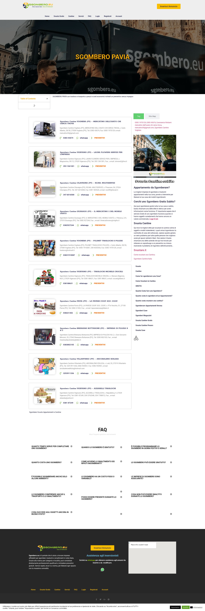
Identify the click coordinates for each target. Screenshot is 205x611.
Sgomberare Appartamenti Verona (149, 306)
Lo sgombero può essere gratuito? (148, 462)
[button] (47, 99)
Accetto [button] (185, 607)
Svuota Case (140, 330)
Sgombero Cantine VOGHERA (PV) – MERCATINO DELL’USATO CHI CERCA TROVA (90, 122)
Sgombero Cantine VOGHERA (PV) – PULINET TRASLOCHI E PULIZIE (91, 241)
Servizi (81, 16)
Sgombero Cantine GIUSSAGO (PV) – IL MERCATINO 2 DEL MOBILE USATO (91, 212)
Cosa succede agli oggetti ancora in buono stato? (50, 513)
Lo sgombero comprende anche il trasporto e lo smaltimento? (48, 495)
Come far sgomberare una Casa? (148, 276)
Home (47, 16)
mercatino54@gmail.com (144, 128)
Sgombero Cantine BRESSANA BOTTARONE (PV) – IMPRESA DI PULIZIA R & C (94, 329)
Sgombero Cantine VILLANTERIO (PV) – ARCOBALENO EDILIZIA (89, 359)
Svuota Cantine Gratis (144, 320)
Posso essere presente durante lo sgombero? (98, 498)
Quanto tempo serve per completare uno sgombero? (50, 447)
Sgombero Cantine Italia (143, 259)
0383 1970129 (140, 122)
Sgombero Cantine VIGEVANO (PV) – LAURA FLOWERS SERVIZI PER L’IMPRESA (91, 153)
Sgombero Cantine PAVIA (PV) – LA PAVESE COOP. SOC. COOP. (89, 301)
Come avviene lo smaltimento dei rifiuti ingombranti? (98, 462)
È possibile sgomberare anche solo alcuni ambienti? (49, 477)
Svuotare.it (140, 250)
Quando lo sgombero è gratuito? (97, 447)
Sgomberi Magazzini (143, 315)
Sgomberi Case (141, 311)
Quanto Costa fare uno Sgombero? (149, 291)
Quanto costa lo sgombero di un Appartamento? (154, 296)
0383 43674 (151, 122)
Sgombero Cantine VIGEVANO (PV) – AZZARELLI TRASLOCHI (88, 388)
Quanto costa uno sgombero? (46, 462)
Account (119, 16)
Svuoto (138, 266)
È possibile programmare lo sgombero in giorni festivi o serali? (149, 447)
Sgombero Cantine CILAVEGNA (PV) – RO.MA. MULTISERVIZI (87, 183)
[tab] (138, 116)
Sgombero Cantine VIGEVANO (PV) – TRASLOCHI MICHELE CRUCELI (91, 271)
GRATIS (139, 286)
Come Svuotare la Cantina (146, 281)
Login (97, 16)
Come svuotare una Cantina (144, 255)
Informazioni (197, 607)
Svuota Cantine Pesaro (144, 325)
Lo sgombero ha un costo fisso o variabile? (97, 477)
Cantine (71, 16)
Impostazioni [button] (175, 607)
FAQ (89, 16)
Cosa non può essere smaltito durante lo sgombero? (146, 495)
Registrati (107, 16)
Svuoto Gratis (59, 16)
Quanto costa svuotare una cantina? (149, 301)
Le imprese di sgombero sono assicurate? (145, 477)
